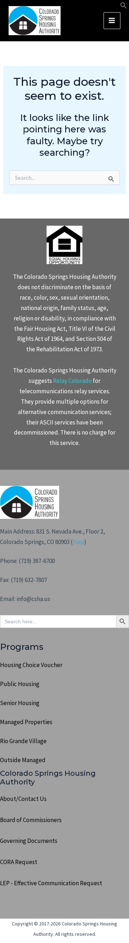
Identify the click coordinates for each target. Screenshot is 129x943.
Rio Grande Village (23, 741)
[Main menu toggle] (112, 20)
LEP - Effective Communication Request (51, 883)
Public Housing (19, 684)
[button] (123, 7)
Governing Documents (28, 841)
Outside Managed (23, 760)
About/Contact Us (23, 799)
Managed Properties (26, 722)
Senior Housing (19, 703)
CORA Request (18, 862)
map (78, 542)
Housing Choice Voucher (31, 665)
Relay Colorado (72, 381)
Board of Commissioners (31, 820)
